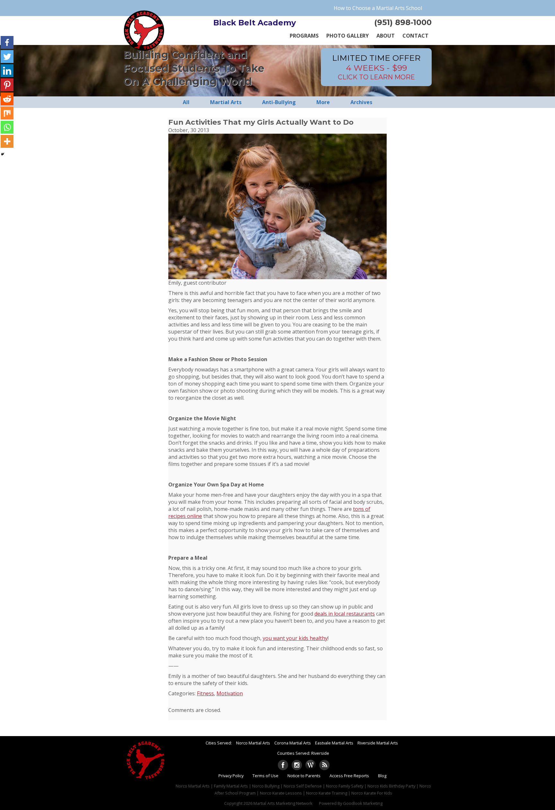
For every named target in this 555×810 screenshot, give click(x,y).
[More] (7, 141)
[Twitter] (7, 56)
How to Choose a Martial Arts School (378, 8)
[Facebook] (7, 42)
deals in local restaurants (344, 613)
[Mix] (7, 113)
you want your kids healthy (295, 638)
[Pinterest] (7, 84)
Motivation (229, 693)
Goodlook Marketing (363, 803)
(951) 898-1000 (403, 22)
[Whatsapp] (7, 127)
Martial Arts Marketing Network (283, 803)
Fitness (205, 693)
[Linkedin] (7, 70)
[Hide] (2, 154)
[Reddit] (7, 99)
